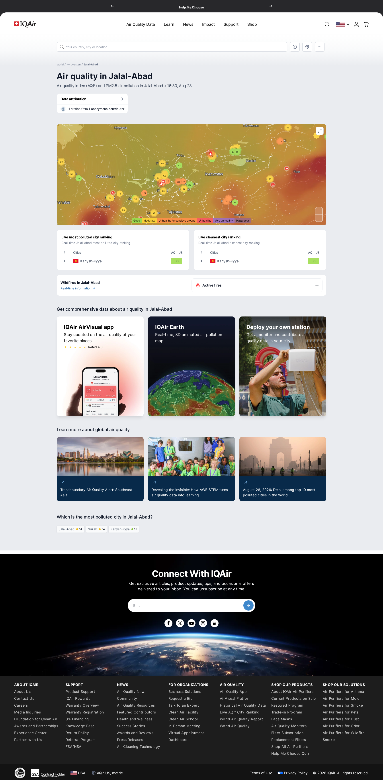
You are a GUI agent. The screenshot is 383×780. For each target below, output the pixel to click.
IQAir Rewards (78, 698)
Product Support (80, 691)
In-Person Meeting (184, 726)
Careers (21, 705)
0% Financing (77, 719)
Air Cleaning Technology (138, 746)
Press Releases (130, 739)
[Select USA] (343, 24)
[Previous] (112, 6)
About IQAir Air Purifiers (292, 691)
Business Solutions (184, 691)
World (60, 64)
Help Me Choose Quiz (290, 753)
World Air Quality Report (241, 719)
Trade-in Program (286, 712)
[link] (327, 24)
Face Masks (281, 719)
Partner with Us (28, 739)
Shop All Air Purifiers (289, 746)
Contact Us (24, 698)
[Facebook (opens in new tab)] (168, 623)
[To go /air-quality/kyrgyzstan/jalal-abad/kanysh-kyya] (124, 261)
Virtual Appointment (186, 733)
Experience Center (30, 733)
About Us (22, 691)
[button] (210, 153)
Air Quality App (233, 691)
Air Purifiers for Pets (341, 712)
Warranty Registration (85, 712)
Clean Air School (183, 719)
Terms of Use (261, 773)
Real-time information (76, 288)
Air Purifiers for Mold (341, 698)
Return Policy (77, 733)
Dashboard (178, 739)
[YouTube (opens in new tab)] (191, 623)
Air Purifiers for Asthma (343, 691)
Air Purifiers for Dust (341, 719)
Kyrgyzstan (73, 64)
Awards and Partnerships (36, 726)
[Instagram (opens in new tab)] (203, 623)
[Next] (271, 6)
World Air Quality (235, 726)
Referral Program (81, 739)
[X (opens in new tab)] (180, 623)
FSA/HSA (74, 746)
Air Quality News (131, 691)
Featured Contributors (136, 712)
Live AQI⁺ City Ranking (240, 712)
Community (127, 698)
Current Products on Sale (293, 698)
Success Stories (131, 726)
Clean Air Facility (183, 712)
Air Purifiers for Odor (341, 726)
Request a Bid (180, 698)
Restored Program (287, 705)
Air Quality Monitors (289, 726)
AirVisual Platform (236, 698)
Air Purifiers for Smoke (343, 705)
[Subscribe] (248, 605)
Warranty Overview (82, 705)
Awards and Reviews (135, 733)
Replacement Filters (288, 739)
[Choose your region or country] (343, 24)
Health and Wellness (134, 719)
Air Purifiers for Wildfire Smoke (343, 736)
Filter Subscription (287, 733)
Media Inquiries (27, 712)
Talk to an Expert (183, 705)
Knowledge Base (80, 726)
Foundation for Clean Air (35, 719)
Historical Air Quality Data (243, 705)
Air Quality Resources (136, 705)
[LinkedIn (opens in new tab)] (215, 623)
